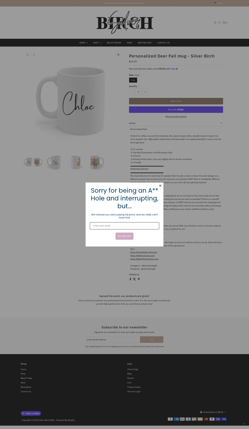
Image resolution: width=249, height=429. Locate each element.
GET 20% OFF (124, 236)
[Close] (160, 186)
